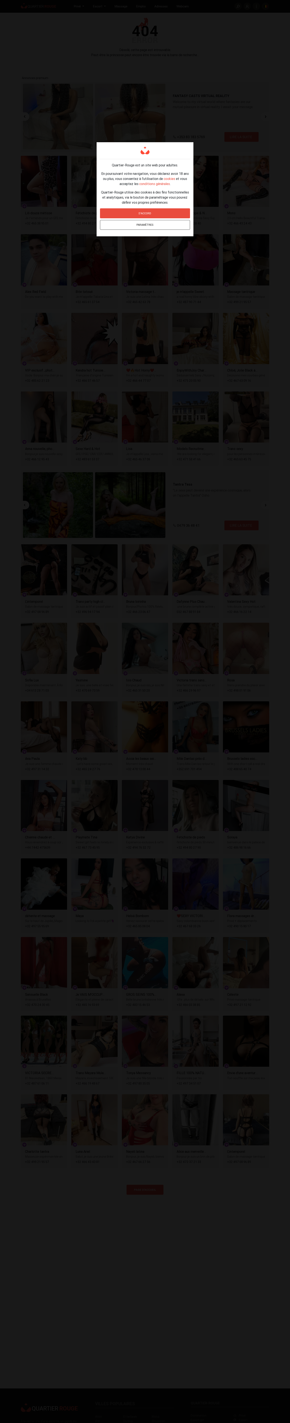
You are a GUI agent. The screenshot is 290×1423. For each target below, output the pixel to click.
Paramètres (145, 225)
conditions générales (154, 184)
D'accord (145, 213)
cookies (169, 179)
